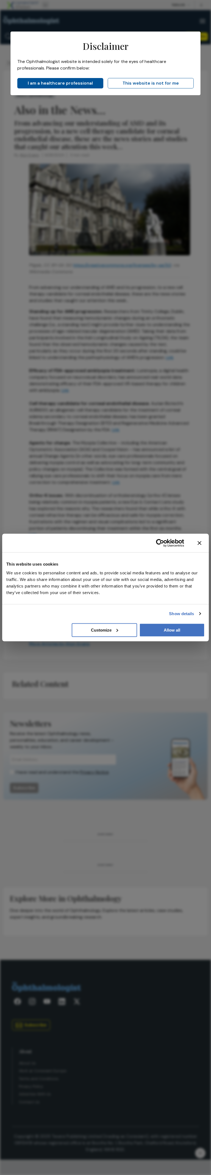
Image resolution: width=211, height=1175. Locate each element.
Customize (101, 629)
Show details (181, 613)
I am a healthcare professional (60, 83)
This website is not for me (151, 83)
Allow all (172, 629)
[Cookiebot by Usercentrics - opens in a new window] (160, 543)
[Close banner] (199, 543)
